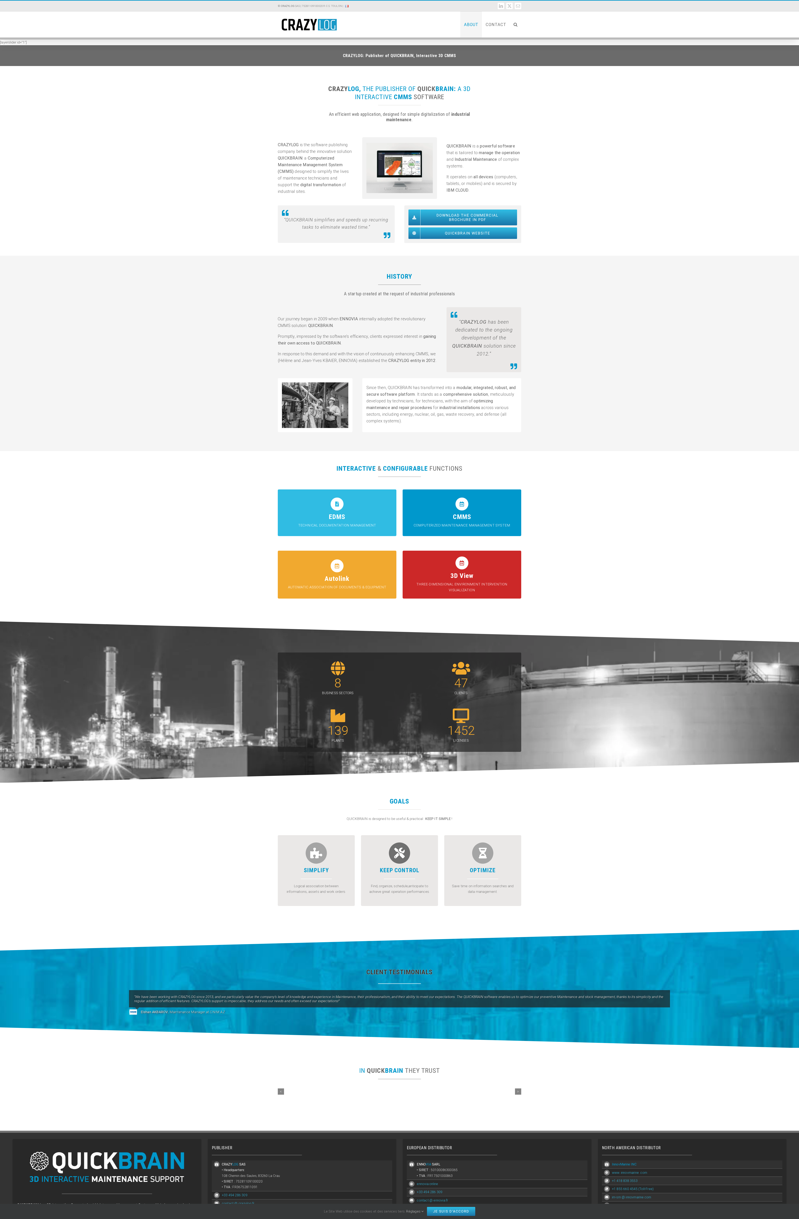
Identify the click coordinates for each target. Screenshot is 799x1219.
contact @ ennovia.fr (432, 1200)
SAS (290, 5)
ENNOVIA (349, 318)
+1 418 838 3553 (625, 1181)
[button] (515, 24)
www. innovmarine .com (629, 1173)
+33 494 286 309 (234, 1195)
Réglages (413, 1211)
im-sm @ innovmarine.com (631, 1197)
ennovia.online (427, 1184)
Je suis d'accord (451, 1211)
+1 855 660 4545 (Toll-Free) (633, 1189)
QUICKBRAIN (290, 158)
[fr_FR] (347, 9)
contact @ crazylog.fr (238, 1203)
